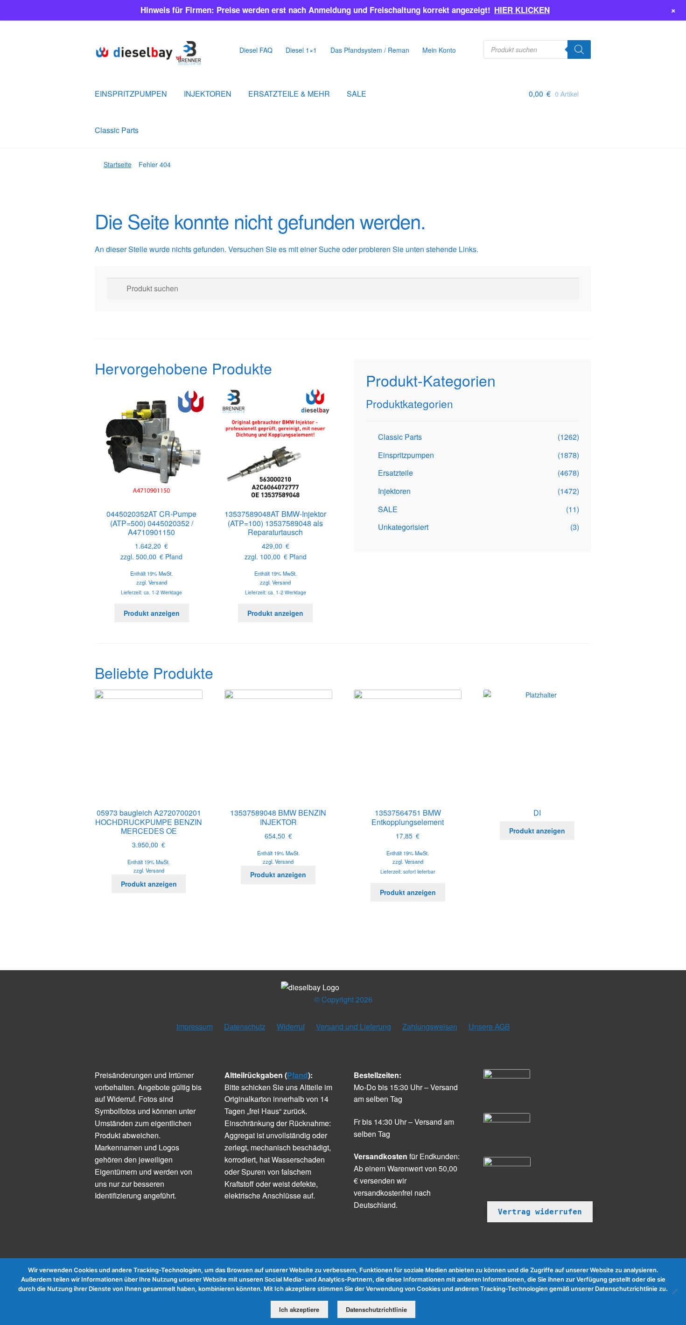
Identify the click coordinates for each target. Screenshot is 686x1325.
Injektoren (394, 491)
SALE (356, 93)
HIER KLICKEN (522, 9)
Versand (157, 582)
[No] (674, 1291)
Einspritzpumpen (406, 455)
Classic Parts (117, 130)
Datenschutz (245, 1026)
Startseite (118, 164)
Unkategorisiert (403, 527)
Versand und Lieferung (353, 1026)
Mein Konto (439, 50)
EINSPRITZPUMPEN (131, 93)
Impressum (194, 1026)
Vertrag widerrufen (540, 1211)
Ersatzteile (395, 472)
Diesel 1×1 (301, 50)
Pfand (297, 1075)
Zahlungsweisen (429, 1026)
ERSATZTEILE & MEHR (289, 93)
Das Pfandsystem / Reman (369, 50)
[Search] (579, 49)
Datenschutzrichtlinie (376, 1309)
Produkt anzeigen (152, 613)
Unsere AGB (489, 1026)
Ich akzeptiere (299, 1309)
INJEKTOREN (207, 93)
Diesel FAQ (256, 50)
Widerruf (291, 1026)
